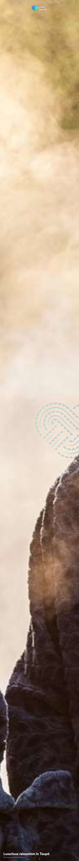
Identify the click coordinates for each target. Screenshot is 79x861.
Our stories (38, 2)
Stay (22, 2)
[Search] (70, 2)
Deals (44, 2)
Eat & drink (27, 2)
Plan (33, 2)
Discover (11, 2)
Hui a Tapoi (57, 2)
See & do (17, 2)
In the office (50, 2)
